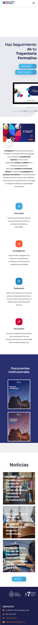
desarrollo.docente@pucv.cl (15, 622)
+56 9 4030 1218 (11, 618)
